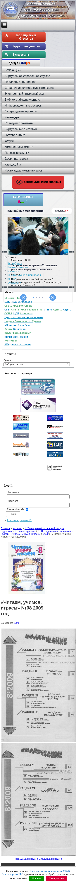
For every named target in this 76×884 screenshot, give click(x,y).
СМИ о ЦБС (13, 70)
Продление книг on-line (20, 81)
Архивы (8, 359)
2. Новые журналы (25, 531)
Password (12, 500)
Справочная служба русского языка (29, 87)
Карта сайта (13, 164)
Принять (36, 878)
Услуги (9, 141)
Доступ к (17, 63)
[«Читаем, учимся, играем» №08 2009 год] (27, 594)
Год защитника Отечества (26, 37)
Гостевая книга (15, 135)
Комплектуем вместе (19, 146)
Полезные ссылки (17, 152)
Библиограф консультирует (23, 99)
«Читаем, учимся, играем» (25, 534)
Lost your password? (19, 520)
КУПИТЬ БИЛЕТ (23, 196)
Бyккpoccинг (26, 54)
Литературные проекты (21, 111)
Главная (5, 528)
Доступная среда (16, 158)
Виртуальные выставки (21, 129)
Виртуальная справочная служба (27, 76)
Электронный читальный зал (24, 93)
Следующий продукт (50, 858)
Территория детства (26, 46)
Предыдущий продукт (26, 858)
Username (13, 492)
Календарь (12, 117)
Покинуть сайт (56, 878)
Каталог (17, 528)
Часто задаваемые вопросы (24, 170)
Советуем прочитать (19, 123)
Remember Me (15, 509)
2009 (46, 534)
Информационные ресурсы (23, 105)
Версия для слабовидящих (42, 181)
